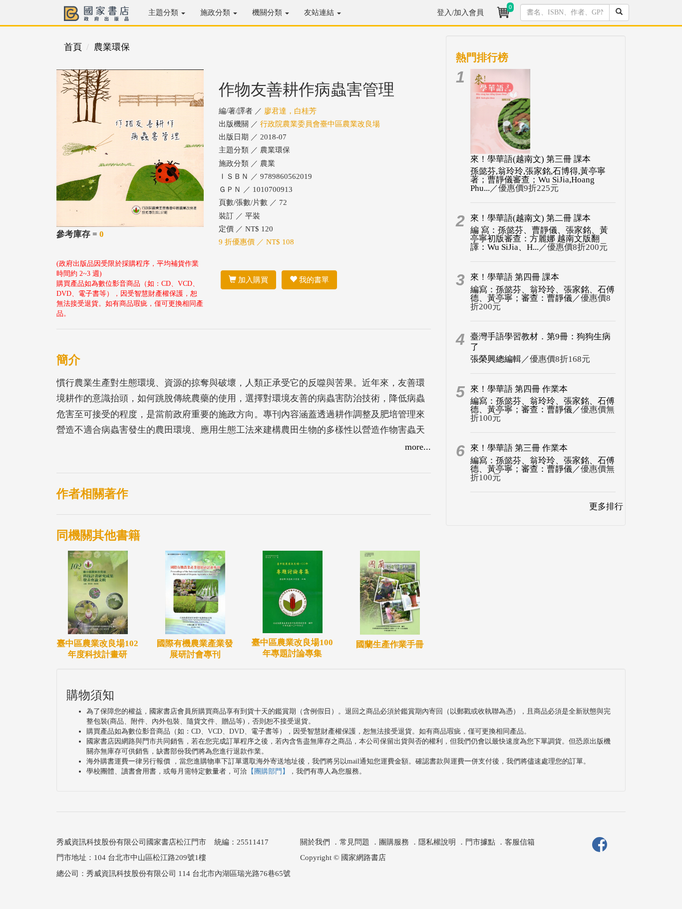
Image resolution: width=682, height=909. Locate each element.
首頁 (73, 47)
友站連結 (320, 12)
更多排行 (606, 506)
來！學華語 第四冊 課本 (514, 277)
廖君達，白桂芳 (290, 111)
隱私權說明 (437, 842)
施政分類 (216, 12)
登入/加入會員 (460, 12)
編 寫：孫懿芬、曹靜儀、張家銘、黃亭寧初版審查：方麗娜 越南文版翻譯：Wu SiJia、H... (539, 238)
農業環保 (112, 47)
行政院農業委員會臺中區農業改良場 (320, 124)
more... (418, 447)
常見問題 (354, 842)
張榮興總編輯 (495, 359)
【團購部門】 (268, 771)
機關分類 (268, 12)
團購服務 (394, 842)
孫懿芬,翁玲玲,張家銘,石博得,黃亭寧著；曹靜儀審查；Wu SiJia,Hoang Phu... (538, 179)
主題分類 (164, 12)
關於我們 (315, 842)
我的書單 (313, 280)
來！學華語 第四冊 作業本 (519, 389)
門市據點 (480, 842)
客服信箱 (520, 842)
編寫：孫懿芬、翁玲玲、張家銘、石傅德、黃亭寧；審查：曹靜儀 (542, 294)
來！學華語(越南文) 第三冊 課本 (530, 159)
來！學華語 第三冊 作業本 (519, 448)
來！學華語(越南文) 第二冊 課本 (530, 218)
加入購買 (252, 280)
